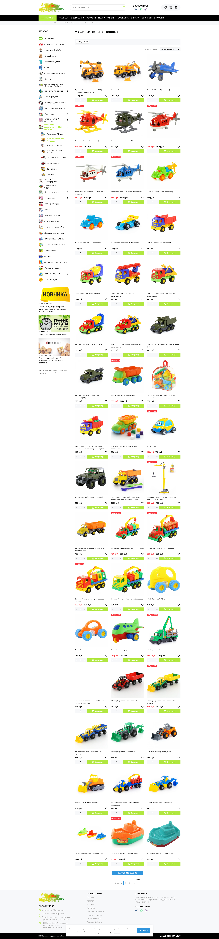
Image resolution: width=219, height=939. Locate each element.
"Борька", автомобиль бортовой (88, 243)
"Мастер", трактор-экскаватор (123, 752)
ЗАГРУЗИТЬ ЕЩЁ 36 (127, 873)
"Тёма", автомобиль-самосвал (159, 243)
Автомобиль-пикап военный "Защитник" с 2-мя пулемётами (91, 702)
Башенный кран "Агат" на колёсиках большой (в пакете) (161, 498)
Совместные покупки (153, 18)
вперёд (136, 879)
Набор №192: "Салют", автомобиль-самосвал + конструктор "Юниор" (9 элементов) (89, 447)
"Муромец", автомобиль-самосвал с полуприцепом (89, 549)
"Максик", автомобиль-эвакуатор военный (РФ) (88, 396)
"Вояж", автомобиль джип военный (89, 497)
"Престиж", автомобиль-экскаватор (125, 90)
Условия (91, 18)
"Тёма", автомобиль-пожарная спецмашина (123, 295)
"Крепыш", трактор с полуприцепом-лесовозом (126, 804)
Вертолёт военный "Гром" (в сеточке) (126, 141)
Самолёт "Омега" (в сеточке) (158, 90)
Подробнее (115, 933)
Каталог (49, 18)
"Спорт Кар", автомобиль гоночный (125, 243)
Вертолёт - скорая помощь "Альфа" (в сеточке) (90, 193)
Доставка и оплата (128, 18)
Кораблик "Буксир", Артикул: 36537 (161, 853)
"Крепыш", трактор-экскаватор (159, 803)
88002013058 (141, 5)
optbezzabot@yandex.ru (52, 910)
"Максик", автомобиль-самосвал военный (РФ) (163, 345)
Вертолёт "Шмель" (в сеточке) (87, 141)
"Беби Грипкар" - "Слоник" (158, 599)
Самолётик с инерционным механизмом (127, 650)
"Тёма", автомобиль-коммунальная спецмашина (161, 295)
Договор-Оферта (94, 922)
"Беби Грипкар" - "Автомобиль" (87, 650)
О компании (77, 18)
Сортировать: (151, 49)
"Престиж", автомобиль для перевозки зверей (90, 600)
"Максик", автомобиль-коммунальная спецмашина (126, 345)
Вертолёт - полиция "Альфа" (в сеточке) (127, 192)
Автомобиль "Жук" (154, 446)
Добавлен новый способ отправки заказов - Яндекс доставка (51, 360)
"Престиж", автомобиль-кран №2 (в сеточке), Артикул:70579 (89, 91)
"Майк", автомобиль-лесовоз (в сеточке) (163, 650)
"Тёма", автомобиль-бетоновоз (87, 293)
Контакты (91, 908)
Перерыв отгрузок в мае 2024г (53, 335)
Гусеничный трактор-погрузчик (87, 803)
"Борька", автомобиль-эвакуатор (160, 192)
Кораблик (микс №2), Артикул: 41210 (89, 853)
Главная (63, 18)
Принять (143, 930)
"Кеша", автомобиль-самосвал (123, 395)
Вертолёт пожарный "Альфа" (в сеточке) (163, 141)
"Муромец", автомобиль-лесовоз (160, 548)
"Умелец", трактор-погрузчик (159, 752)
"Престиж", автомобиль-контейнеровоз (127, 599)
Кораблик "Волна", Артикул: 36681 (124, 853)
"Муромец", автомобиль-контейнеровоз (127, 548)
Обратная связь (94, 918)
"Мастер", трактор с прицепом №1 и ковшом (161, 702)
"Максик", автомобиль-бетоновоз (88, 344)
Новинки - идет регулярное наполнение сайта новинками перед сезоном (52, 309)
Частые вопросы (94, 915)
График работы (106, 18)
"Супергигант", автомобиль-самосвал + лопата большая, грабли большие (126, 498)
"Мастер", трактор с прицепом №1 (124, 701)
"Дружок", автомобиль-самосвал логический (124, 447)
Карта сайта (65, 936)
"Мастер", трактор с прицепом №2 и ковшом (89, 753)
